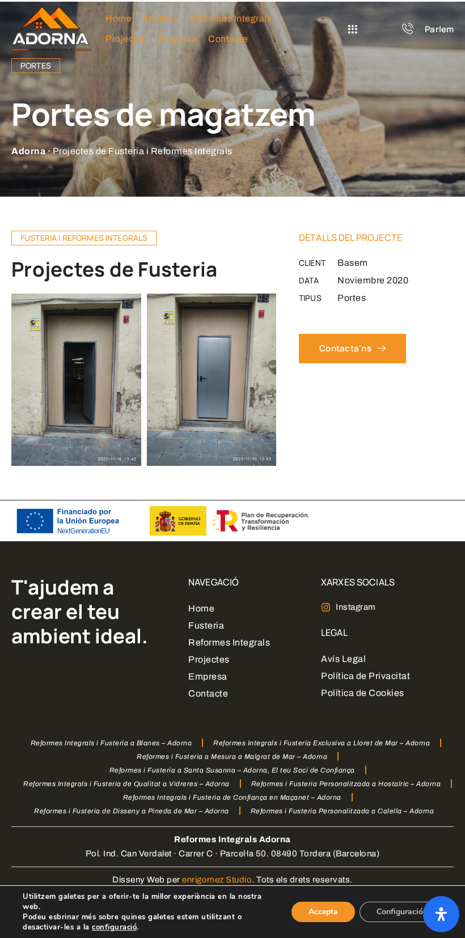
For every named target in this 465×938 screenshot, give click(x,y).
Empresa (207, 676)
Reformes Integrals (229, 642)
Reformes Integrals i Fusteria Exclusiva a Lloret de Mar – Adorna (321, 743)
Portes (35, 65)
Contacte (208, 693)
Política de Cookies (362, 693)
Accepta (323, 911)
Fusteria (206, 625)
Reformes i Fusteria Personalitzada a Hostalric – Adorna (346, 784)
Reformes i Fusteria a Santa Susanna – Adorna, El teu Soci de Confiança (232, 770)
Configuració (400, 911)
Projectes (209, 659)
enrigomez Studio (217, 879)
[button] (352, 29)
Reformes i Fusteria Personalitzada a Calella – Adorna (342, 811)
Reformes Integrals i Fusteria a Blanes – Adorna (111, 743)
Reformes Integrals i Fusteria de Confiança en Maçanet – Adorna (232, 797)
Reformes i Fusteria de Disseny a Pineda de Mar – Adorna (131, 811)
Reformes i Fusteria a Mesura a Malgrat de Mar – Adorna (232, 757)
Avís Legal (343, 659)
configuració (114, 927)
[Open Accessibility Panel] (441, 914)
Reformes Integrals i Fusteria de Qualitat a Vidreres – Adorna (126, 784)
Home (201, 608)
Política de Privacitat (365, 676)
